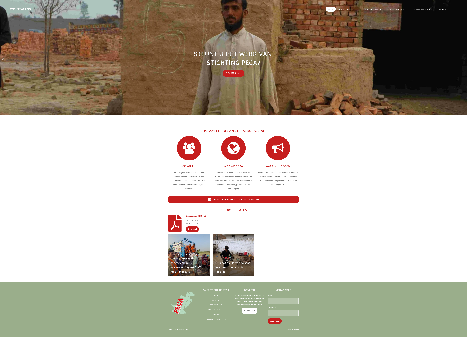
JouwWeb (296, 329)
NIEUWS (216, 314)
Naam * (270, 295)
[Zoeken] (454, 9)
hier (260, 304)
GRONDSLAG (216, 300)
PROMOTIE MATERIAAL (216, 309)
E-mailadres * (272, 307)
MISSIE (216, 295)
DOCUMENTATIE (216, 305)
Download (192, 229)
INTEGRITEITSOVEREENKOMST (216, 319)
